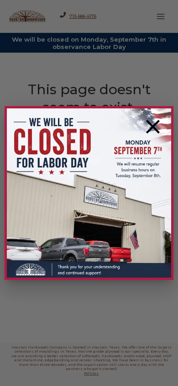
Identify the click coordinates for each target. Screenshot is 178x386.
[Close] (153, 126)
